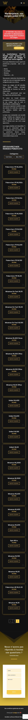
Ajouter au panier (14, 172)
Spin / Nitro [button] (19, 157)
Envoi (14, 692)
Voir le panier (19, 48)
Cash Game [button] (9, 157)
